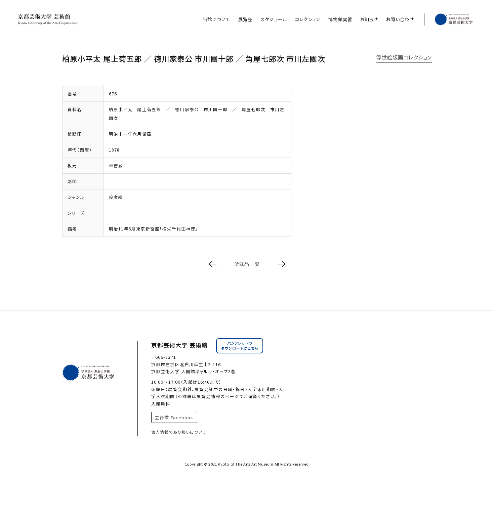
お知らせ (369, 19)
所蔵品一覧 (247, 264)
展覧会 (245, 19)
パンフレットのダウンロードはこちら (239, 345)
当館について (216, 19)
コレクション (308, 19)
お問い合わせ (400, 19)
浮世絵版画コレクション (404, 57)
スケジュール (273, 19)
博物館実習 (340, 19)
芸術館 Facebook (174, 417)
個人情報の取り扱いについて (179, 432)
